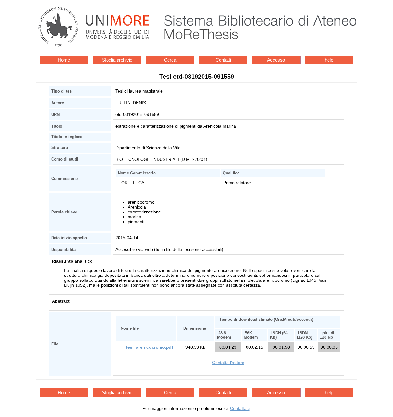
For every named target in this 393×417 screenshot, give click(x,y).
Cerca (170, 59)
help (329, 59)
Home (64, 59)
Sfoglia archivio (117, 59)
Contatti (223, 59)
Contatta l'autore (228, 362)
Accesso (276, 59)
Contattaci (240, 408)
